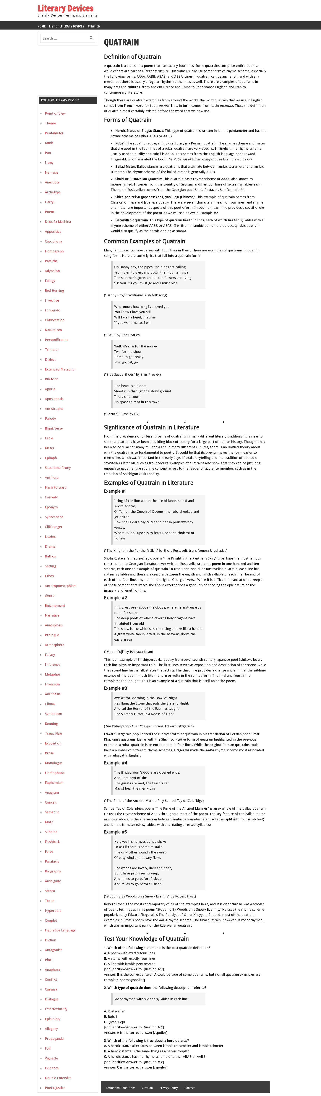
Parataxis (52, 861)
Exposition (53, 743)
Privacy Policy (168, 1088)
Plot (48, 960)
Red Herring (54, 290)
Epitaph (51, 458)
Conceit (51, 802)
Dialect (50, 359)
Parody (50, 418)
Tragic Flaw (53, 733)
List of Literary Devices (66, 26)
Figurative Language (60, 930)
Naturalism (53, 330)
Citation (94, 26)
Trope (49, 901)
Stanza (50, 891)
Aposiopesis (54, 399)
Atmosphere (54, 645)
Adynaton (52, 271)
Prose (49, 753)
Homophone (55, 773)
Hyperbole (53, 911)
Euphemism (54, 783)
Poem (49, 212)
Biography (53, 871)
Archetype (53, 192)
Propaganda (54, 1038)
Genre (49, 596)
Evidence (52, 1068)
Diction (50, 940)
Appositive (53, 231)
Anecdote (52, 182)
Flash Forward (56, 487)
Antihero (52, 477)
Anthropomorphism (60, 586)
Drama (50, 546)
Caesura (51, 989)
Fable (49, 438)
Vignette (51, 1058)
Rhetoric (51, 379)
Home (42, 26)
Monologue (54, 763)
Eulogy (50, 281)
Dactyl (49, 202)
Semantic (52, 812)
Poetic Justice (55, 1088)
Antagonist (53, 950)
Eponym (51, 507)
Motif (49, 822)
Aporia (50, 389)
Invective (52, 300)
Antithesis (52, 694)
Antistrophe (54, 409)
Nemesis (51, 172)
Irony (49, 163)
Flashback (52, 842)
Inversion (52, 684)
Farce (49, 851)
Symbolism (53, 714)
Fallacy (50, 655)
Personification (57, 340)
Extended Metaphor (60, 369)
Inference (52, 664)
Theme (50, 123)
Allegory (51, 1029)
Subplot (51, 832)
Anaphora (52, 970)
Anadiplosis (54, 625)
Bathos (50, 556)
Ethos (49, 576)
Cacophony (53, 241)
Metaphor (52, 674)
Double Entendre (58, 1078)
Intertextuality (56, 1009)
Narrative (52, 615)
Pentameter (54, 133)
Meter (49, 448)
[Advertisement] (65, 72)
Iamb (49, 143)
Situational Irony (58, 468)
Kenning (51, 724)
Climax (50, 704)
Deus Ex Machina (58, 222)
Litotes (50, 537)
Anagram (52, 792)
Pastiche (51, 261)
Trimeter (52, 350)
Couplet (51, 920)
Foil (48, 1048)
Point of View (55, 113)
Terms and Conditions (120, 1088)
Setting (50, 566)
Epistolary (52, 1019)
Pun (48, 153)
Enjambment (55, 605)
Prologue (52, 635)
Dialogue (52, 999)
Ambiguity (53, 881)
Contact (189, 1088)
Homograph (54, 251)
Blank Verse (54, 428)
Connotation (54, 320)
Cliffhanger (53, 527)
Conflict (51, 979)
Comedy (51, 497)
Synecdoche (54, 517)
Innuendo (52, 310)
